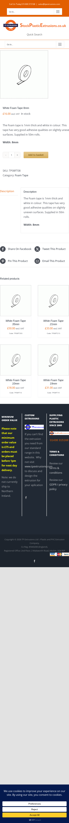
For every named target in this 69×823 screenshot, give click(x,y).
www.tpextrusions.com (38, 466)
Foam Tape (21, 175)
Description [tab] (7, 191)
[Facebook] (26, 497)
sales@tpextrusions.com (49, 4)
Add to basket (36, 154)
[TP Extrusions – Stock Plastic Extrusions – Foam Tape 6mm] (34, 74)
